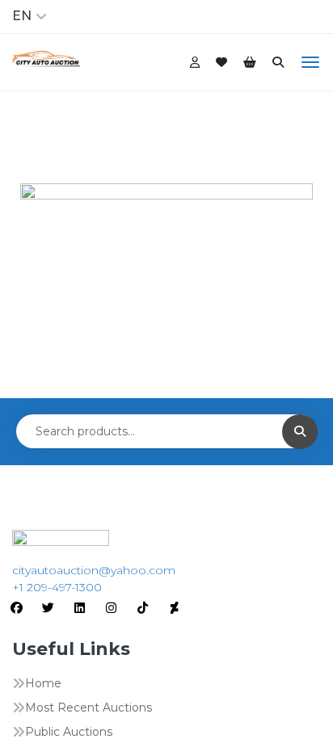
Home (43, 683)
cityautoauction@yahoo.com (93, 570)
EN (22, 15)
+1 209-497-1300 (57, 587)
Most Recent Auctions (88, 707)
